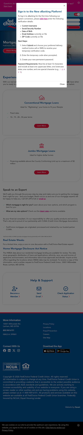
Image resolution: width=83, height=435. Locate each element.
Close (62, 84)
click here (44, 19)
